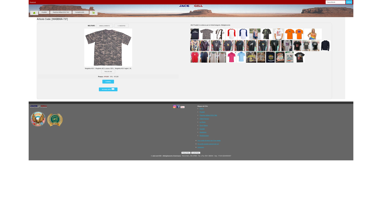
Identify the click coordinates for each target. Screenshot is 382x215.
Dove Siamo (204, 125)
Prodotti (44, 12)
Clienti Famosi (204, 119)
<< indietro (121, 25)
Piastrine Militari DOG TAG (61, 12)
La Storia (202, 122)
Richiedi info (106, 89)
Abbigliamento (104, 25)
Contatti (202, 129)
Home (202, 108)
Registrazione (204, 135)
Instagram (200, 147)
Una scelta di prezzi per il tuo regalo (209, 140)
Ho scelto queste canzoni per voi (208, 144)
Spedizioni (203, 132)
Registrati (33, 2)
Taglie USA (108, 71)
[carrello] (93, 13)
